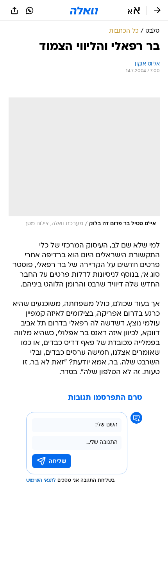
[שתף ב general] (14, 10)
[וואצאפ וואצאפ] (30, 10)
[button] (134, 10)
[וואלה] (84, 10)
